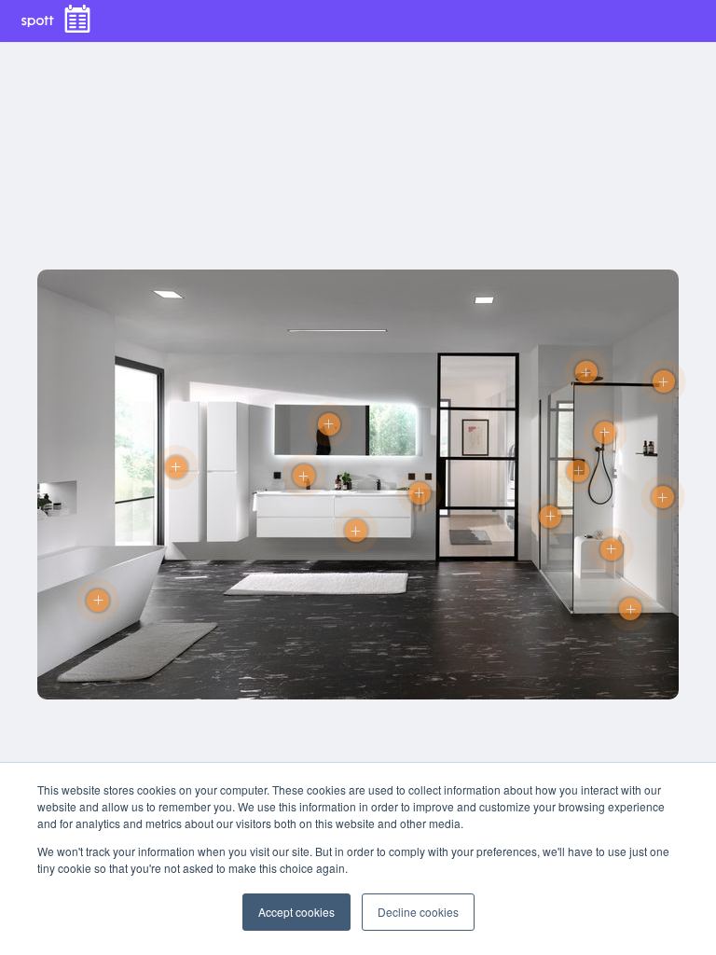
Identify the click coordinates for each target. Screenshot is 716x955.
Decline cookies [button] (418, 912)
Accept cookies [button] (296, 912)
